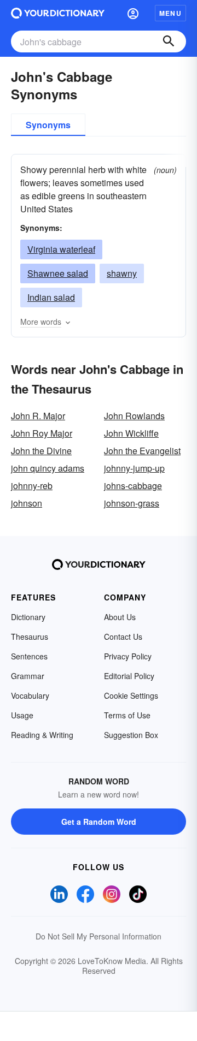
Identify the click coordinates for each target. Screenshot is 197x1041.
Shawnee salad (57, 273)
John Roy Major (41, 433)
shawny (122, 273)
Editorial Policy (129, 675)
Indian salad (51, 297)
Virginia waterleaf (61, 249)
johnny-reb (32, 485)
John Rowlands (134, 415)
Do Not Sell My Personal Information (98, 936)
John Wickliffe (131, 433)
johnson (26, 503)
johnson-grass (131, 503)
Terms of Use (127, 715)
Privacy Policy (128, 656)
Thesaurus (29, 636)
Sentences (29, 656)
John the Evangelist (142, 450)
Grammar (27, 675)
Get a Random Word (98, 821)
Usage (22, 715)
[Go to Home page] (58, 13)
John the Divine (41, 450)
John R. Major (38, 415)
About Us (120, 616)
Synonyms (48, 124)
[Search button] (168, 41)
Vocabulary (30, 695)
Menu (170, 13)
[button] (133, 13)
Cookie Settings (131, 695)
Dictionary (28, 616)
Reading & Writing (42, 734)
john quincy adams (47, 468)
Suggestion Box (131, 734)
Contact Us (123, 636)
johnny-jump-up (134, 468)
